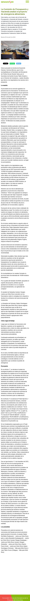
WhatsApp (12, 63)
